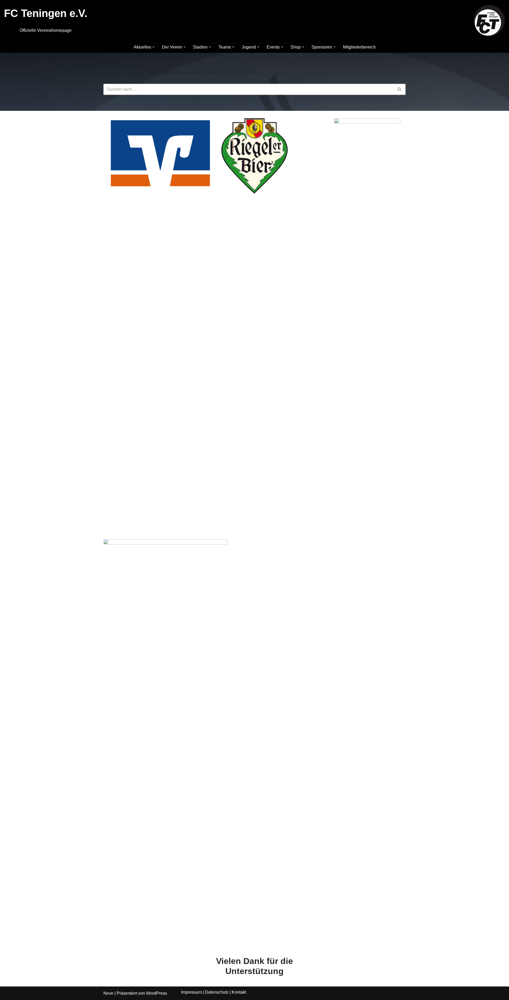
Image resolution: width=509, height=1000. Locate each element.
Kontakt (239, 992)
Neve (108, 993)
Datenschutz (217, 992)
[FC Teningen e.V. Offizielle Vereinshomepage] (489, 21)
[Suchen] (400, 89)
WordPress (156, 993)
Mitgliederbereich (359, 47)
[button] (153, 47)
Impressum (191, 992)
